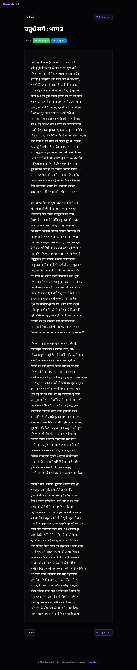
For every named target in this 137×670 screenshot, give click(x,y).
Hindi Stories (94, 662)
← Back (30, 17)
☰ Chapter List (103, 17)
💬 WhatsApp (41, 41)
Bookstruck (11, 4)
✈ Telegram (59, 41)
